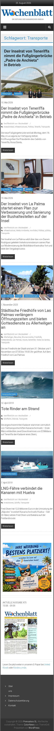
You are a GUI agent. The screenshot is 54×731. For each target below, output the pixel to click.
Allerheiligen (8, 337)
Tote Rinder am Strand (20, 409)
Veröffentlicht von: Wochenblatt (15, 124)
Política (31, 127)
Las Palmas (17, 340)
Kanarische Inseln (9, 394)
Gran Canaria (7, 296)
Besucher (17, 337)
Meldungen (6, 94)
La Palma (5, 189)
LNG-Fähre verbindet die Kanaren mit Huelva (21, 490)
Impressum (13, 696)
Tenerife (37, 127)
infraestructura (9, 230)
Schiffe (17, 503)
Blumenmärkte (27, 337)
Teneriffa (18, 94)
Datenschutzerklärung (18, 700)
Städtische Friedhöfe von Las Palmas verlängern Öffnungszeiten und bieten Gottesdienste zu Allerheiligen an (26, 319)
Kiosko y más (19, 667)
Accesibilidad (9, 127)
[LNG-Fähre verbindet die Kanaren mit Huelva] (27, 464)
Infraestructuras (21, 127)
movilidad (34, 230)
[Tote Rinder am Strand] (27, 385)
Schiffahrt (7, 419)
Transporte (45, 127)
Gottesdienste (6, 340)
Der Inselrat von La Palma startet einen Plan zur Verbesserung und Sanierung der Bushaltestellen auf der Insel (26, 212)
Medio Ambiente (22, 230)
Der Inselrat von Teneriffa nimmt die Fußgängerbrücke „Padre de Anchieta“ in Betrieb (26, 112)
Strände (15, 419)
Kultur (18, 296)
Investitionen (9, 503)
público (48, 230)
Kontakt (12, 705)
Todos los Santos (43, 340)
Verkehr (29, 189)
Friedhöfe (38, 337)
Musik (24, 340)
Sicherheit (32, 340)
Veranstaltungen (31, 296)
